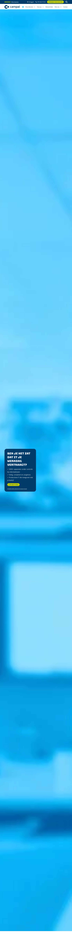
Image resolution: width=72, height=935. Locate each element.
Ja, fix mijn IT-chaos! (13, 484)
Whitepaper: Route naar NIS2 (55, 2)
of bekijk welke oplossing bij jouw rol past (17, 488)
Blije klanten (15, 2)
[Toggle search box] (67, 2)
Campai (12, 7)
